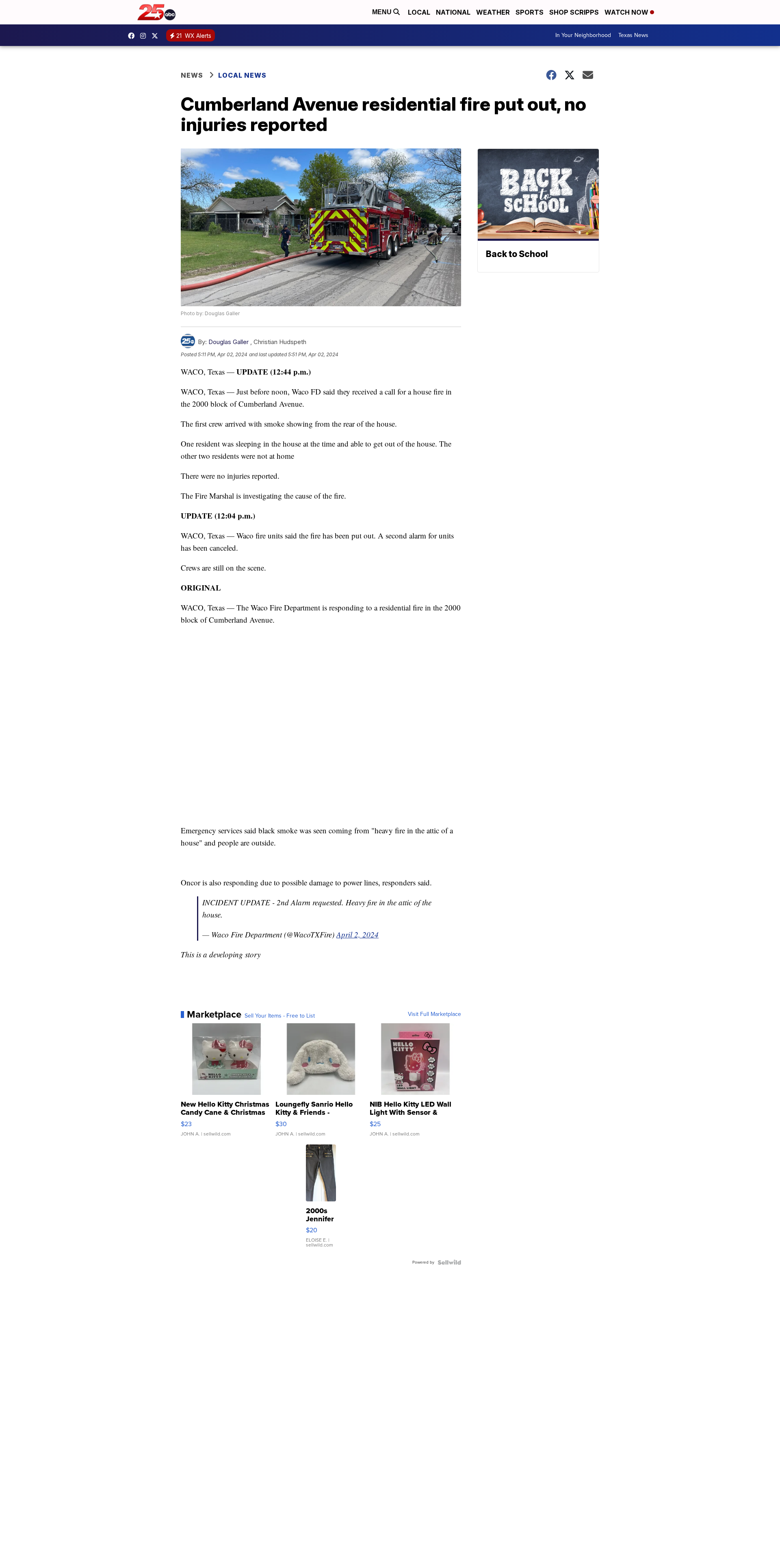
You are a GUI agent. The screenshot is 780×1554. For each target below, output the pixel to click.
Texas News (633, 35)
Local (419, 12)
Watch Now (627, 12)
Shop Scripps (574, 12)
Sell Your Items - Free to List (280, 1016)
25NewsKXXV (133, 36)
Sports (530, 12)
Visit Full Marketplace (434, 1014)
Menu (382, 12)
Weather (493, 12)
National (453, 12)
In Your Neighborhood (583, 35)
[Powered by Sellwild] (449, 1262)
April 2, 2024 (357, 934)
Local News (242, 75)
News (192, 75)
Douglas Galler (228, 342)
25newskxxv (145, 36)
